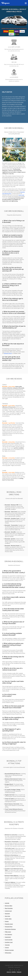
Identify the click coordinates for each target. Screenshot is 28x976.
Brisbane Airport (8, 353)
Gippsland (7, 913)
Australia (7, 903)
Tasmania (7, 945)
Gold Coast (21, 195)
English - (9, 972)
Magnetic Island (9, 924)
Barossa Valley (8, 905)
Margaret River (8, 926)
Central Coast (8, 911)
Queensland (8, 937)
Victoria (7, 947)
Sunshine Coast (9, 942)
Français (19, 972)
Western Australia (9, 950)
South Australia (8, 939)
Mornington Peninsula (10, 929)
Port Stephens (8, 934)
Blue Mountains (9, 908)
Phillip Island (8, 931)
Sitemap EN (17, 967)
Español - (14, 972)
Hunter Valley (8, 918)
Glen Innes (7, 916)
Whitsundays (8, 952)
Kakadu (7, 921)
